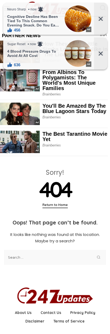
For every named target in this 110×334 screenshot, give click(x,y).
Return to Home (55, 205)
